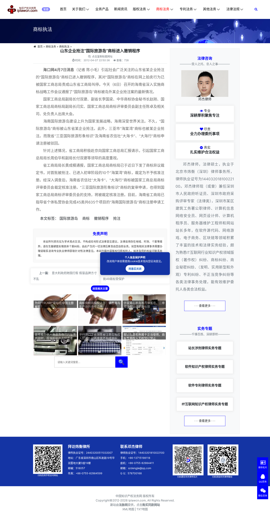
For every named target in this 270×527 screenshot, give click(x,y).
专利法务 (186, 9)
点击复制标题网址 (102, 56)
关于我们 (78, 9)
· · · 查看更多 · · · (205, 306)
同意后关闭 (135, 268)
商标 (86, 218)
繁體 (45, 9)
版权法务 (139, 9)
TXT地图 (142, 509)
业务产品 (102, 9)
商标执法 (64, 46)
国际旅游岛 (69, 218)
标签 (51, 218)
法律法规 (233, 9)
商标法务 (162, 9)
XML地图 (128, 509)
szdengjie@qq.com (139, 468)
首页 (63, 9)
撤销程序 (101, 218)
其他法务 (209, 9)
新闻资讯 (120, 9)
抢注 (116, 218)
